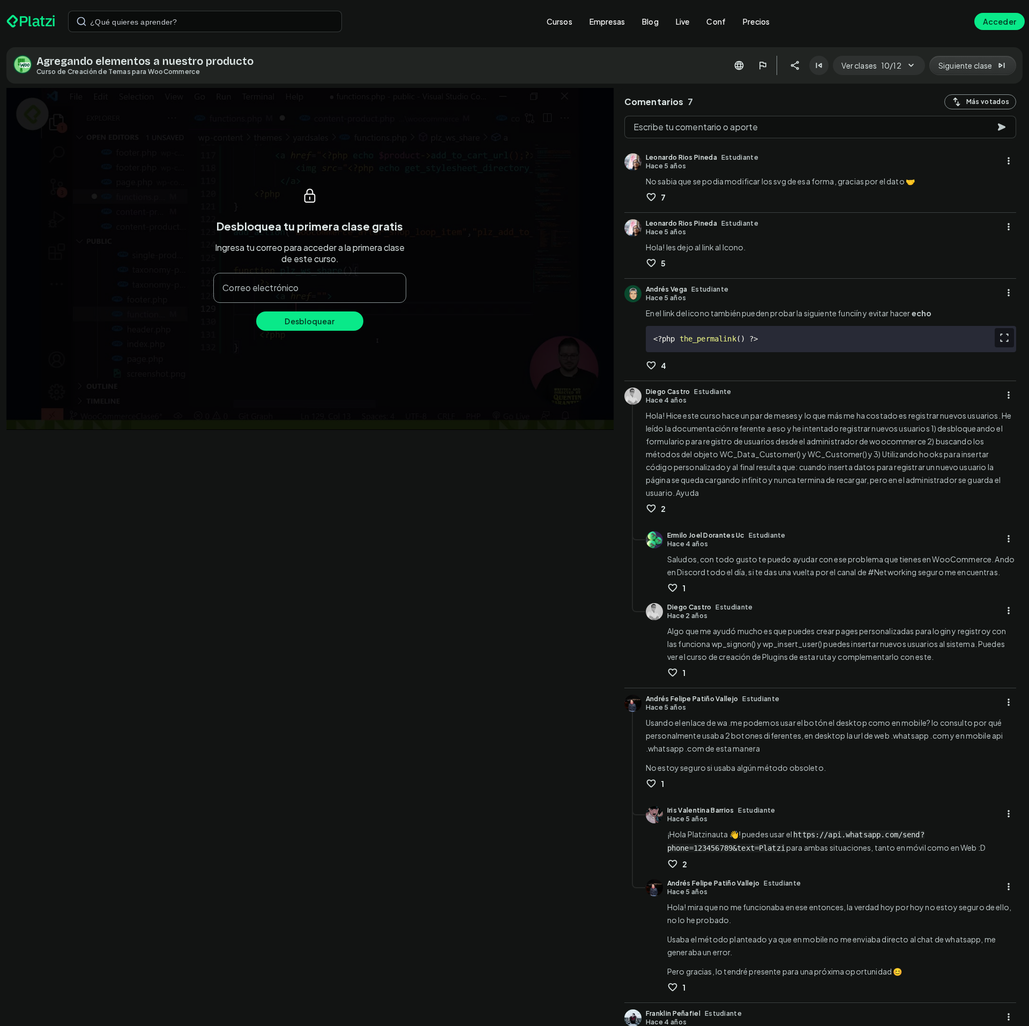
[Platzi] (30, 21)
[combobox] (205, 21)
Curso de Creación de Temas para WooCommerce (118, 72)
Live (683, 21)
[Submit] (81, 21)
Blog (650, 21)
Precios (756, 21)
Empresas (607, 21)
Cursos (559, 21)
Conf (716, 21)
